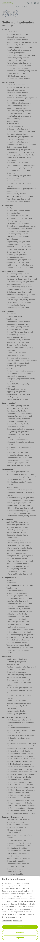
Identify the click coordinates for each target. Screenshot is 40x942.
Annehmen (20, 927)
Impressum (17, 921)
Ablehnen (20, 932)
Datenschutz (7, 921)
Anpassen (20, 938)
